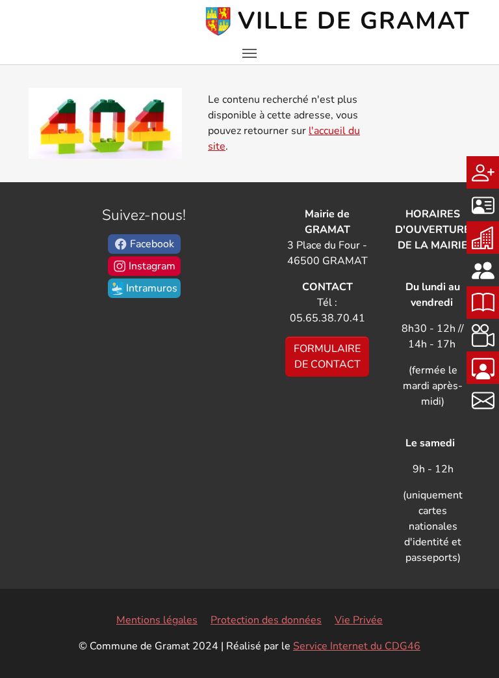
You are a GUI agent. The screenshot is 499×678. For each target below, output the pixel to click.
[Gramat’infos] (483, 367)
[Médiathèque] (483, 302)
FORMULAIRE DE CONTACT (327, 357)
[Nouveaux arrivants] (483, 172)
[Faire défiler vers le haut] (470, 649)
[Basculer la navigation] (249, 53)
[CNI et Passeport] (483, 205)
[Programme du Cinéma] (483, 335)
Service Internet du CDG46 (356, 646)
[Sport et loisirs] (483, 270)
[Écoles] (483, 237)
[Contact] (483, 400)
